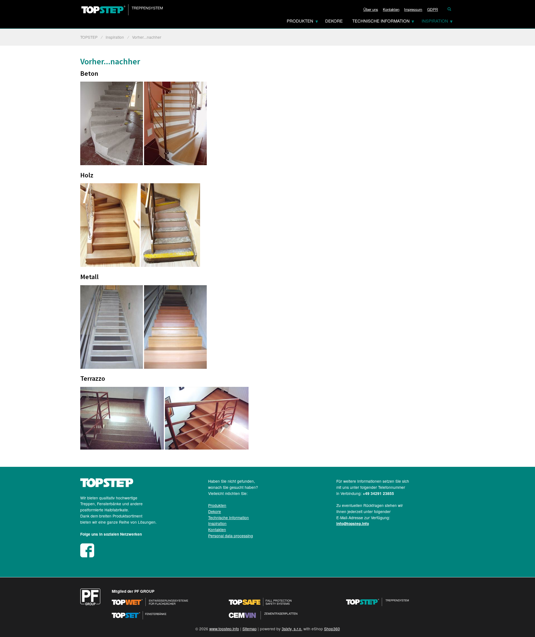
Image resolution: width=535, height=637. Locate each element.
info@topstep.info (352, 523)
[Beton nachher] (175, 163)
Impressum (413, 9)
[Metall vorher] (111, 367)
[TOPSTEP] (122, 9)
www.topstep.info (224, 628)
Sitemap (249, 628)
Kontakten (391, 9)
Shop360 (332, 628)
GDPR (432, 9)
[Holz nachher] (170, 265)
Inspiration (435, 21)
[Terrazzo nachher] (207, 448)
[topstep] (106, 485)
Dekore (334, 21)
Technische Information (381, 21)
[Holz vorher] (110, 265)
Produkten (300, 21)
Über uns (370, 9)
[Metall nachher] (175, 367)
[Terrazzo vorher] (122, 448)
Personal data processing (230, 535)
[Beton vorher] (111, 163)
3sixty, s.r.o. (292, 628)
